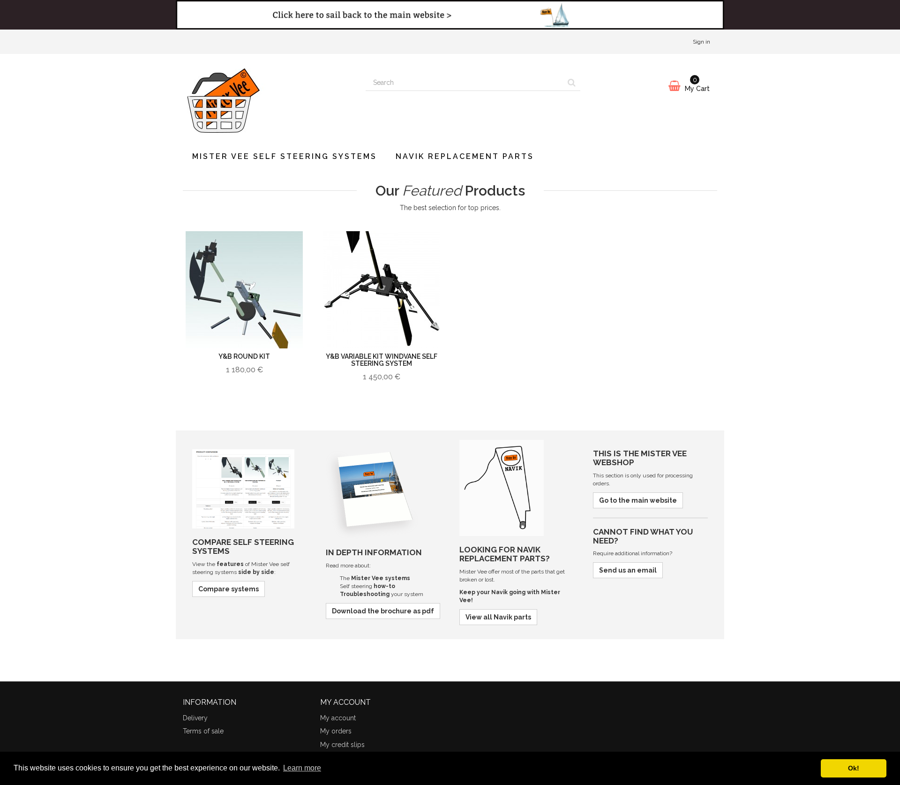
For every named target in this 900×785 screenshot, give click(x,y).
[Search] (571, 83)
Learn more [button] (302, 768)
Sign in (701, 41)
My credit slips (342, 744)
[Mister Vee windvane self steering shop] (267, 98)
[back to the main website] (450, 15)
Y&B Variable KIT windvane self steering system (381, 360)
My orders (336, 731)
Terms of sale (203, 731)
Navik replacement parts (465, 156)
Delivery (195, 718)
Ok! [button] (853, 768)
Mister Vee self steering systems (284, 156)
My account (338, 718)
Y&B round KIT (244, 356)
